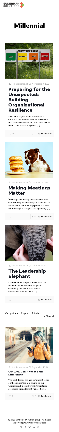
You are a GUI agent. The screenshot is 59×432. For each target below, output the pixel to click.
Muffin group (34, 419)
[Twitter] (29, 427)
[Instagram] (38, 427)
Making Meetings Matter (29, 190)
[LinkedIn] (33, 427)
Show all (50, 316)
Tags (23, 313)
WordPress (40, 422)
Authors (38, 313)
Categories (10, 313)
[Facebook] (25, 427)
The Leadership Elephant (27, 273)
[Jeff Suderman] (13, 5)
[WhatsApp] (21, 427)
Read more (46, 133)
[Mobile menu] (54, 4)
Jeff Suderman (18, 84)
